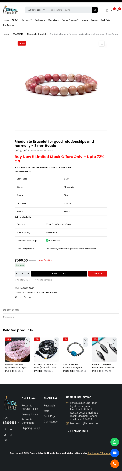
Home (6, 34)
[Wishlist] (112, 9)
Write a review (46, 151)
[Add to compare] (43, 280)
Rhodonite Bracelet (36, 34)
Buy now (97, 273)
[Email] (114, 453)
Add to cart (60, 273)
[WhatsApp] (114, 442)
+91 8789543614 (77, 431)
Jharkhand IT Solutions (99, 453)
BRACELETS (18, 34)
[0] (117, 10)
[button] (101, 43)
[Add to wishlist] (22, 280)
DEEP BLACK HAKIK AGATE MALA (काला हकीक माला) (46, 366)
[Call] (114, 463)
